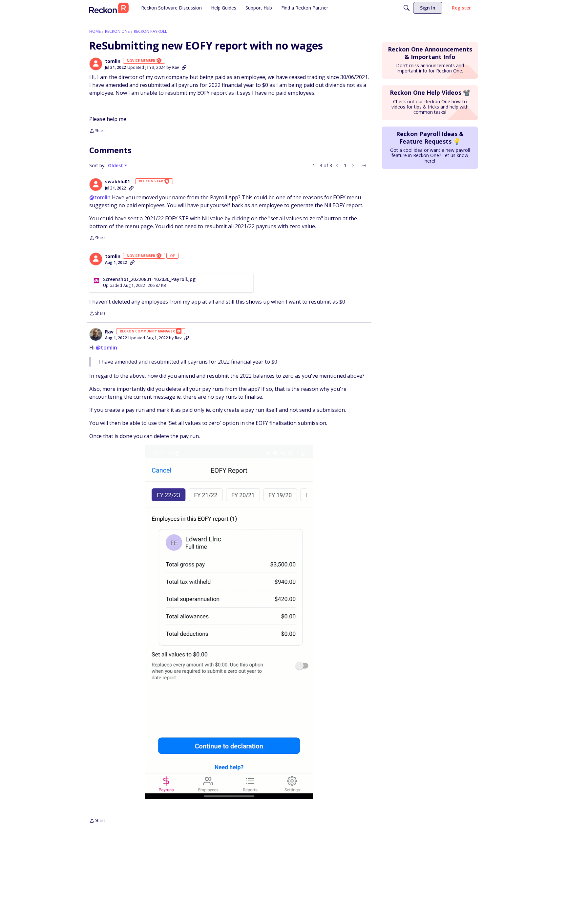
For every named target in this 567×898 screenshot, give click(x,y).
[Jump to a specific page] (363, 165)
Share (97, 131)
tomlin (112, 61)
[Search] (406, 8)
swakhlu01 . (119, 182)
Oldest (116, 165)
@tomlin (100, 197)
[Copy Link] (184, 67)
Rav (175, 67)
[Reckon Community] (109, 8)
